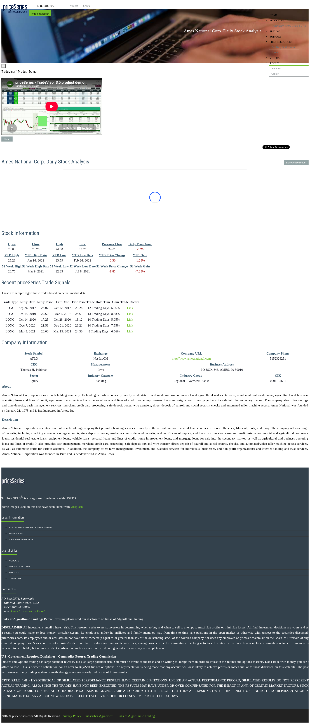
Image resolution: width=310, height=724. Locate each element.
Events (274, 52)
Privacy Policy (17, 534)
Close (7, 139)
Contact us (15, 578)
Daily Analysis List (296, 162)
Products (277, 20)
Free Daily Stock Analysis (283, 47)
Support (275, 36)
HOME (274, 15)
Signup (74, 6)
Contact (275, 73)
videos (275, 58)
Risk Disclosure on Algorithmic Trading (31, 528)
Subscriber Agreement (21, 539)
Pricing (275, 31)
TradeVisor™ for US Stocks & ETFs (288, 25)
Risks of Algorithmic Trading (136, 716)
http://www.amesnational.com (191, 358)
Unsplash (77, 506)
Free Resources (281, 41)
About (274, 63)
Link (130, 308)
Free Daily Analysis (19, 567)
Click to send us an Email (28, 611)
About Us (276, 68)
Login (86, 6)
